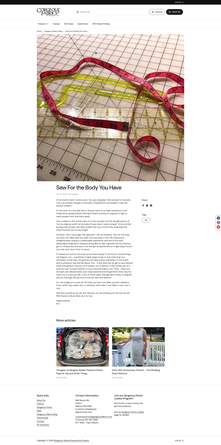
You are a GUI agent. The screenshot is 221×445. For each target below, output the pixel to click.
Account (159, 12)
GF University (43, 425)
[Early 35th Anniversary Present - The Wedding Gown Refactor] (138, 347)
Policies (40, 403)
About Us (41, 400)
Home (39, 31)
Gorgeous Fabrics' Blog (53, 31)
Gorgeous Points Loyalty (133, 412)
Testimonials (42, 417)
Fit (146, 220)
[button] (174, 12)
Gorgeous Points (44, 407)
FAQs (39, 410)
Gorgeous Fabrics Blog (47, 414)
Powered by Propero (79, 440)
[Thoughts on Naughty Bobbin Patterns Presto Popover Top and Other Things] (82, 347)
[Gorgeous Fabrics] (48, 12)
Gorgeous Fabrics (62, 440)
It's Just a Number (97, 200)
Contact (40, 421)
